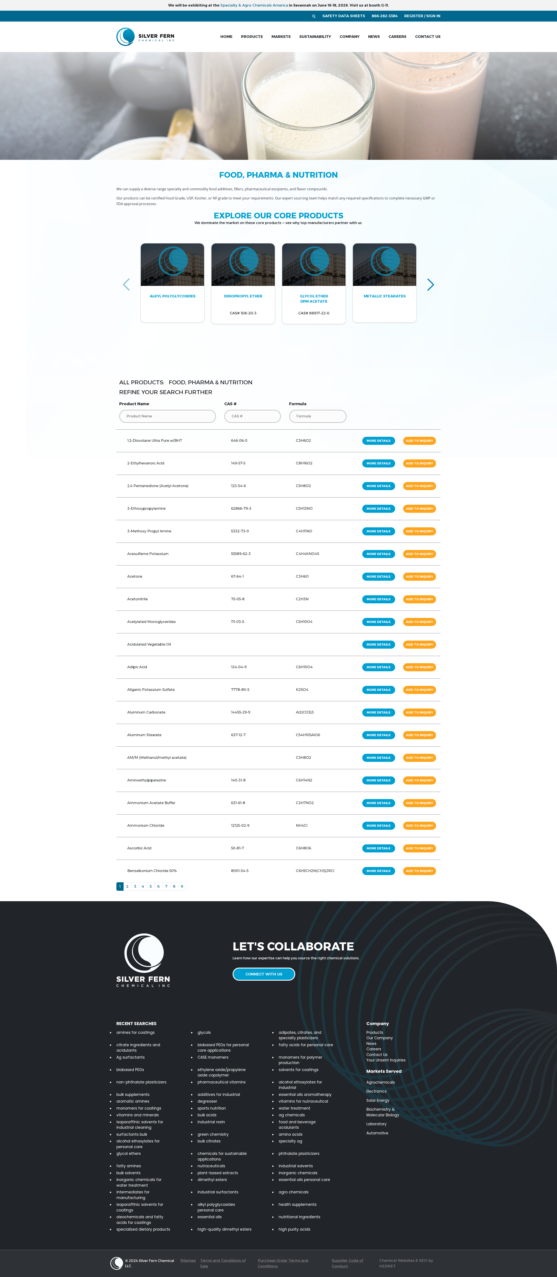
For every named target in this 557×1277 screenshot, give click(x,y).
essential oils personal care (304, 1179)
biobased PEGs (130, 1069)
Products (374, 1032)
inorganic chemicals (298, 1173)
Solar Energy (377, 1100)
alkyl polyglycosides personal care (216, 1207)
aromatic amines (132, 1101)
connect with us (263, 974)
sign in (433, 16)
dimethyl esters (212, 1179)
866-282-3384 (385, 16)
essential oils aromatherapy (305, 1094)
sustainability (315, 36)
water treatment (294, 1108)
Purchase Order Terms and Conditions (283, 1263)
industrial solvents (296, 1166)
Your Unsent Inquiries (386, 1060)
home (226, 36)
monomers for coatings (138, 1108)
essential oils (210, 1217)
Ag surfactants (130, 1057)
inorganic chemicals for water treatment (138, 1182)
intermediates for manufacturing (132, 1194)
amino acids (290, 1134)
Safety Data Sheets (343, 16)
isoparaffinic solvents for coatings (139, 1207)
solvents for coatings (299, 1069)
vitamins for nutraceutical (303, 1101)
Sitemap (188, 1260)
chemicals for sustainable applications (222, 1156)
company (349, 36)
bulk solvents (128, 1173)
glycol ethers (128, 1153)
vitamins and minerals (137, 1115)
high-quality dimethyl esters (225, 1229)
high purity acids (294, 1229)
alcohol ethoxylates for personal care (138, 1144)
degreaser (207, 1101)
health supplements (298, 1204)
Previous (126, 284)
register (413, 16)
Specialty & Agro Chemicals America (254, 5)
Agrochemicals (380, 1082)
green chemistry (213, 1134)
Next (430, 284)
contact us (428, 36)
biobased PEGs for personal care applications (223, 1047)
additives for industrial (219, 1094)
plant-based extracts (218, 1173)
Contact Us (377, 1054)
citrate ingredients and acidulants (138, 1047)
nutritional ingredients (299, 1217)
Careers (373, 1049)
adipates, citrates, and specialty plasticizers (300, 1035)
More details (379, 441)
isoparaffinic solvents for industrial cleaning (139, 1124)
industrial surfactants (218, 1192)
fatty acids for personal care (306, 1045)
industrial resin (211, 1122)
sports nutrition (212, 1108)
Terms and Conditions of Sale (223, 1263)
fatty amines (128, 1166)
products (252, 36)
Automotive (377, 1133)
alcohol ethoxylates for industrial (300, 1085)
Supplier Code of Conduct (347, 1263)
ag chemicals (292, 1115)
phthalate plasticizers (299, 1153)
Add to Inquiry (419, 441)
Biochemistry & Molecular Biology (382, 1112)
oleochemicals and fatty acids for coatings (139, 1219)
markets (281, 36)
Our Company (379, 1038)
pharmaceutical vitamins (222, 1082)
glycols (204, 1032)
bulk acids (207, 1115)
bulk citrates (209, 1141)
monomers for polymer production (300, 1060)
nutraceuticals (211, 1166)
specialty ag (290, 1141)
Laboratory (376, 1124)
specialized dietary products (143, 1229)
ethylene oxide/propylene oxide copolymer (222, 1072)
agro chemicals (294, 1192)
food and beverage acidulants (297, 1124)
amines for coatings (135, 1032)
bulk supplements (132, 1094)
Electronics (376, 1091)
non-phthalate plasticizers (141, 1082)
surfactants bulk (131, 1134)
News (371, 1043)
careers (397, 36)
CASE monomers (213, 1057)
